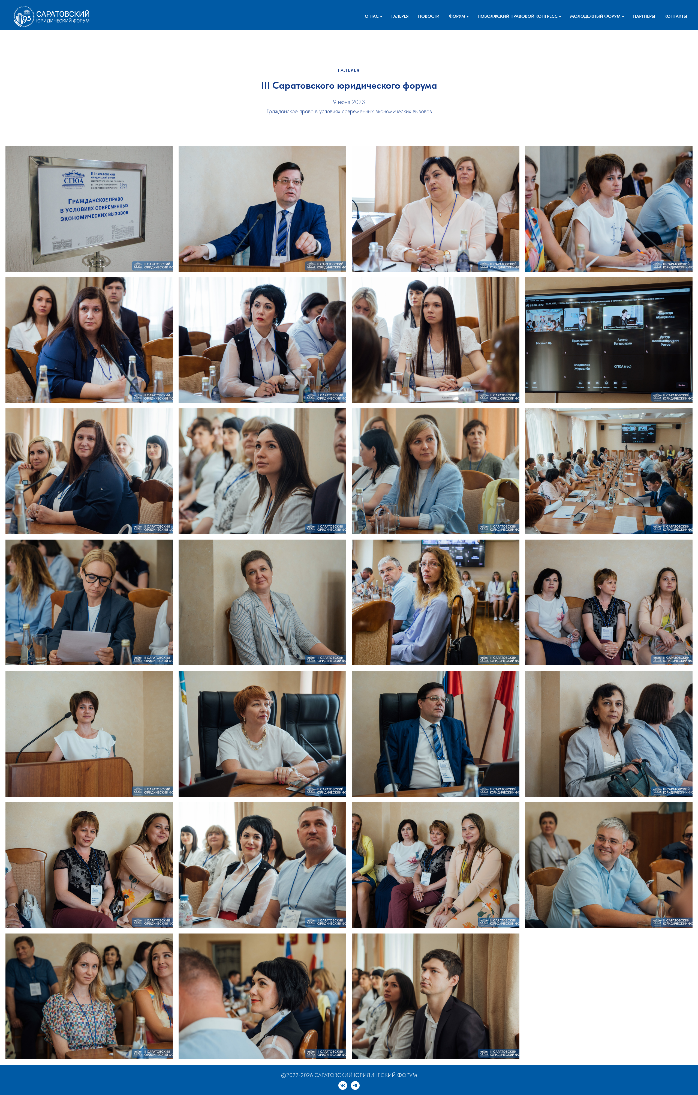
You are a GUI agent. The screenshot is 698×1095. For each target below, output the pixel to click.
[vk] (342, 1085)
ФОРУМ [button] (457, 16)
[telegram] (355, 1085)
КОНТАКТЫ (675, 16)
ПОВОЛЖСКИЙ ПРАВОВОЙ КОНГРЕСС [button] (518, 16)
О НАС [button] (372, 16)
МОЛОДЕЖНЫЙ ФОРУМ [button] (595, 16)
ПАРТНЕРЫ (644, 16)
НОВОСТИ (429, 16)
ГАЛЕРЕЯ (400, 16)
